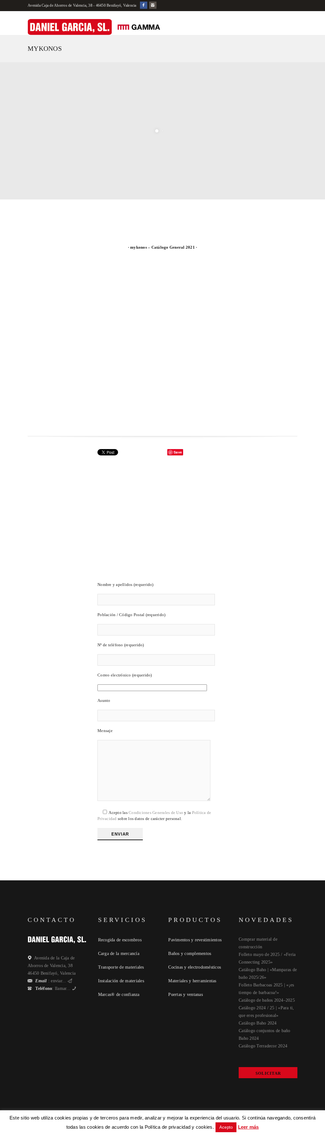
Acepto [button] (226, 1127)
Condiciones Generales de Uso (156, 812)
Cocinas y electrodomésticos (194, 967)
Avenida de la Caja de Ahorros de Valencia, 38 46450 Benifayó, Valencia (52, 966)
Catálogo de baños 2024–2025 (267, 1000)
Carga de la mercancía (118, 953)
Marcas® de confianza (119, 994)
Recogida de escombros (120, 940)
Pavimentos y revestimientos (195, 940)
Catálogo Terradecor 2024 (263, 1046)
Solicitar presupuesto (268, 1075)
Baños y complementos (189, 953)
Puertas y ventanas (185, 994)
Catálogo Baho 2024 (258, 1023)
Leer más (248, 1127)
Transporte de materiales (121, 967)
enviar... (59, 980)
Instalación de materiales (121, 980)
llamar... (63, 988)
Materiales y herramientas (192, 980)
